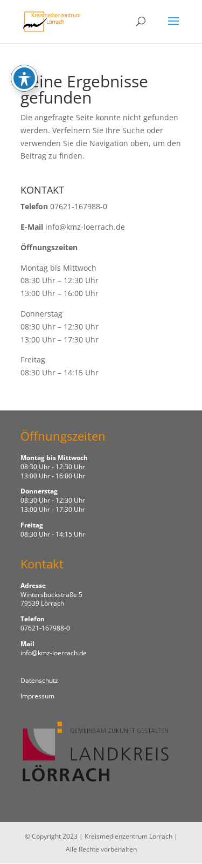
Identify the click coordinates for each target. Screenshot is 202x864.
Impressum (37, 696)
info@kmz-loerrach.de (85, 227)
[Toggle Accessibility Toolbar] (24, 78)
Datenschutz (39, 680)
